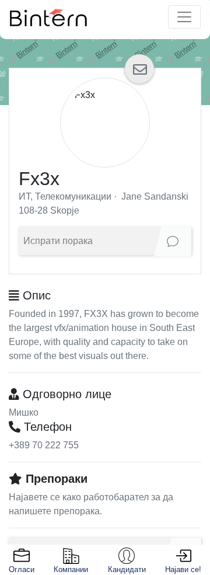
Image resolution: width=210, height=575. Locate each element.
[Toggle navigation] (184, 17)
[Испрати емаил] (139, 68)
